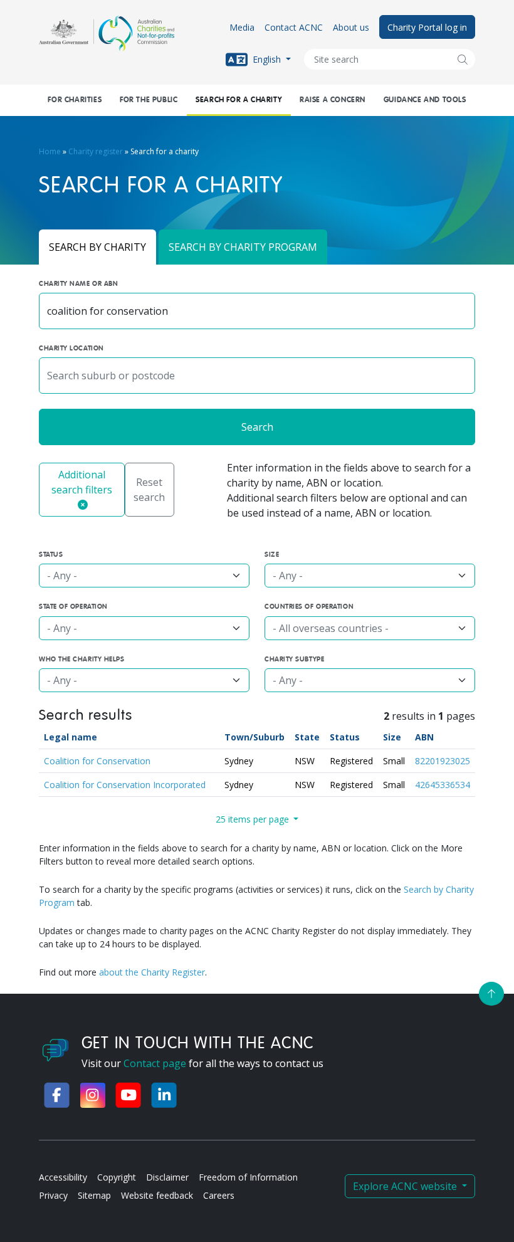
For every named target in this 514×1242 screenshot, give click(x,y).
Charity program (243, 247)
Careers (218, 1195)
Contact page (154, 1063)
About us (351, 27)
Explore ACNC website (406, 1186)
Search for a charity (238, 100)
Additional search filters (81, 482)
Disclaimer (167, 1177)
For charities (75, 100)
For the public (148, 100)
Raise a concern (332, 100)
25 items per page (253, 819)
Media (241, 27)
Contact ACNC (294, 27)
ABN (424, 737)
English (266, 59)
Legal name (70, 737)
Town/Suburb (254, 737)
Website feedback (157, 1195)
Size (392, 737)
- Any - (62, 575)
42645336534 (442, 785)
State (307, 737)
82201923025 (442, 761)
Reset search (149, 489)
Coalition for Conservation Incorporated (125, 785)
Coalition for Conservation (97, 761)
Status (345, 737)
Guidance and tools (425, 100)
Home (50, 151)
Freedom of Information (248, 1177)
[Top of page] (491, 994)
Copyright (116, 1177)
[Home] (106, 33)
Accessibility (63, 1177)
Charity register (95, 151)
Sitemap (94, 1195)
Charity (97, 247)
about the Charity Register (152, 972)
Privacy (53, 1195)
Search (257, 427)
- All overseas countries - (331, 628)
